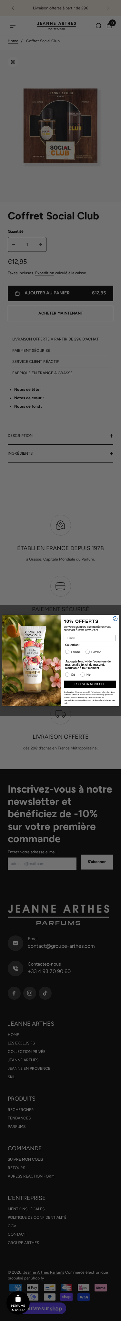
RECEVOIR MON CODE (90, 684)
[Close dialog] (115, 618)
